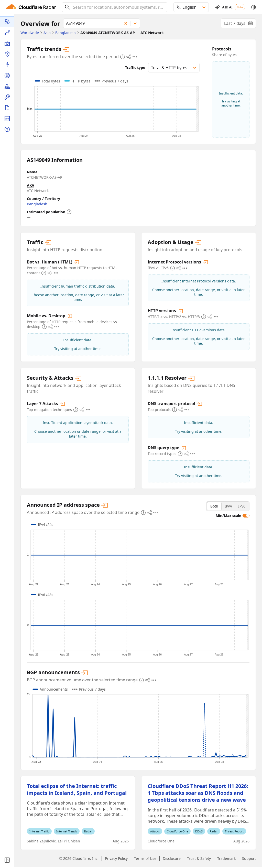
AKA (30, 185)
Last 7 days (240, 24)
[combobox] (118, 7)
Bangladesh (37, 204)
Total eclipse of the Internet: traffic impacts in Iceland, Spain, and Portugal (77, 789)
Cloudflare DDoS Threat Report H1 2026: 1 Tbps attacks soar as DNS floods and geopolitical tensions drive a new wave (198, 793)
